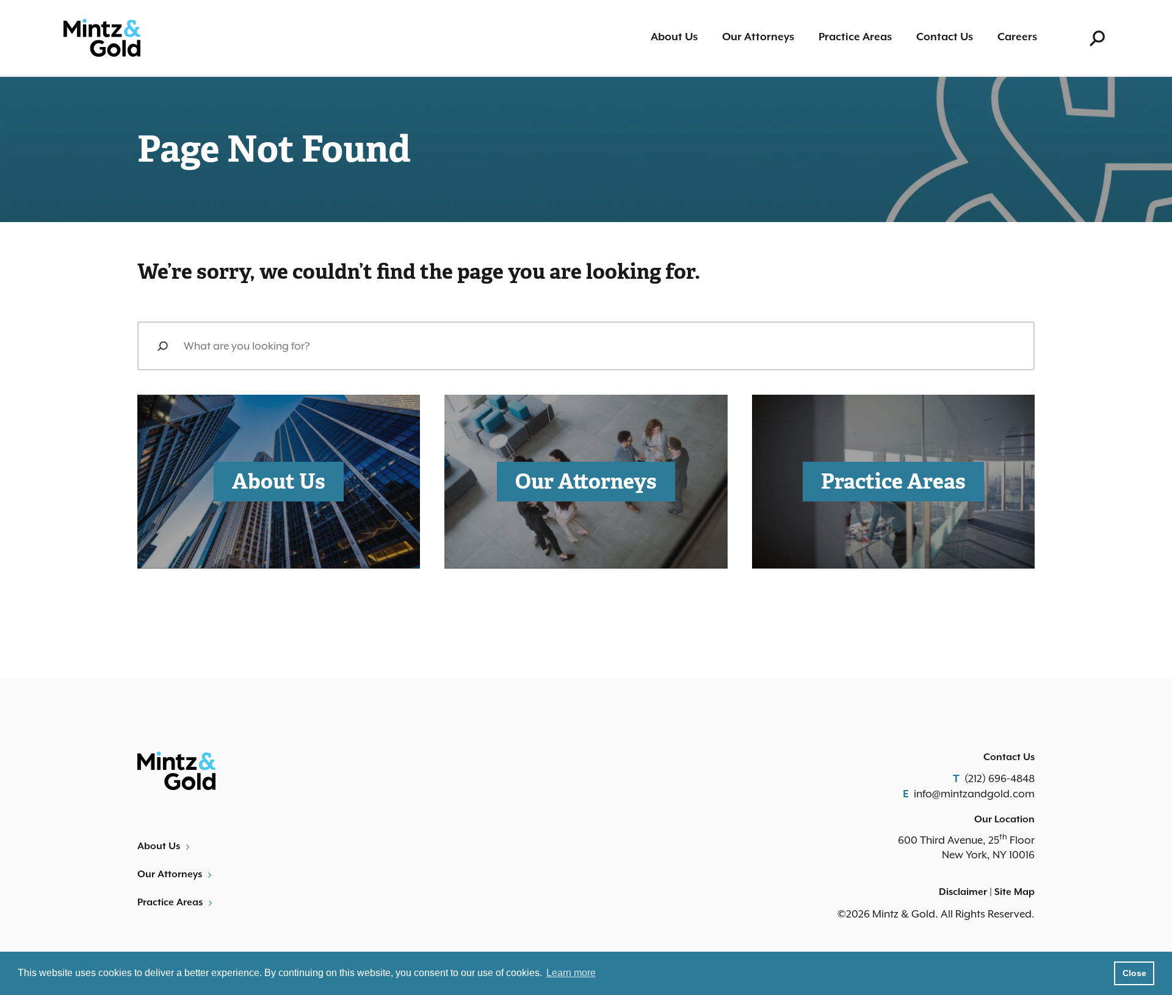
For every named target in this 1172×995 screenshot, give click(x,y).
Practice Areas (855, 37)
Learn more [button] (571, 973)
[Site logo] (101, 38)
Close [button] (1134, 973)
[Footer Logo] (357, 771)
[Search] (162, 346)
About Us (674, 37)
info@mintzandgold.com (974, 794)
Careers (1017, 37)
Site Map (1014, 892)
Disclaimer (963, 892)
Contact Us (944, 37)
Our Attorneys (758, 37)
